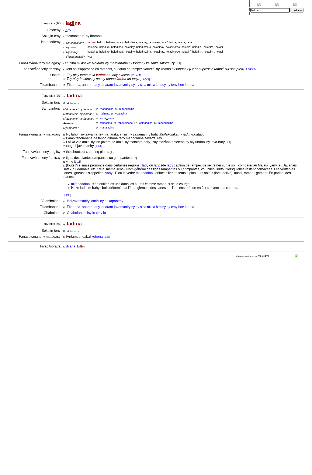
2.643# (136, 75)
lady (145, 165)
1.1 (178, 63)
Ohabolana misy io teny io (86, 213)
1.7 (113, 152)
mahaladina (107, 127)
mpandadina (165, 122)
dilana (70, 246)
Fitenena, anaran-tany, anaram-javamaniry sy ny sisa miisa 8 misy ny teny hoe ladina (130, 207)
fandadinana (125, 122)
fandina (106, 122)
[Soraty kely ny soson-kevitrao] (296, 257)
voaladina (121, 113)
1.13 (98, 146)
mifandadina (126, 108)
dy (68, 30)
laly (156, 165)
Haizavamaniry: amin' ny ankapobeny (95, 201)
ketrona (97, 236)
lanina (104, 113)
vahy (108, 173)
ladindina (145, 122)
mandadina (144, 173)
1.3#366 (251, 69)
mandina (106, 108)
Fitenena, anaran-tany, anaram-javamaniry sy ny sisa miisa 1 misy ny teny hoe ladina (130, 85)
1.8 (134, 157)
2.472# (145, 79)
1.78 (107, 236)
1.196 (66, 195)
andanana (107, 118)
